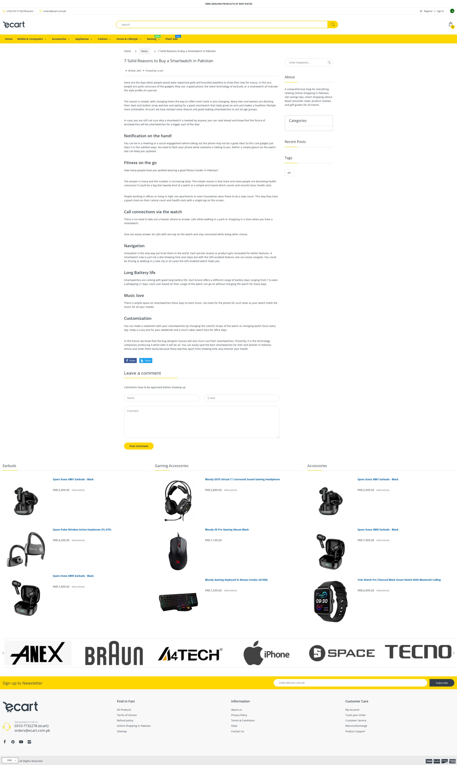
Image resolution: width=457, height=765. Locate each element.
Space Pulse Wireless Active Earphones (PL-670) (82, 529)
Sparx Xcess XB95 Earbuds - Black (73, 576)
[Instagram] (29, 742)
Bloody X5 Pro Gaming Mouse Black (227, 529)
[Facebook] (5, 742)
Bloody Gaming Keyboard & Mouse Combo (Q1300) (236, 579)
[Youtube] (21, 742)
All (289, 172)
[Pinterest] (13, 742)
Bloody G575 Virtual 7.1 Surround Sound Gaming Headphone (242, 479)
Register (428, 11)
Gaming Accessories (172, 465)
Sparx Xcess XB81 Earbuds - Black (73, 479)
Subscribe (442, 683)
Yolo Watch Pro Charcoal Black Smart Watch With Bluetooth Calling (399, 579)
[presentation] (3, 653)
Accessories (317, 465)
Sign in (440, 11)
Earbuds (9, 465)
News (144, 51)
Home (127, 51)
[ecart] (14, 24)
